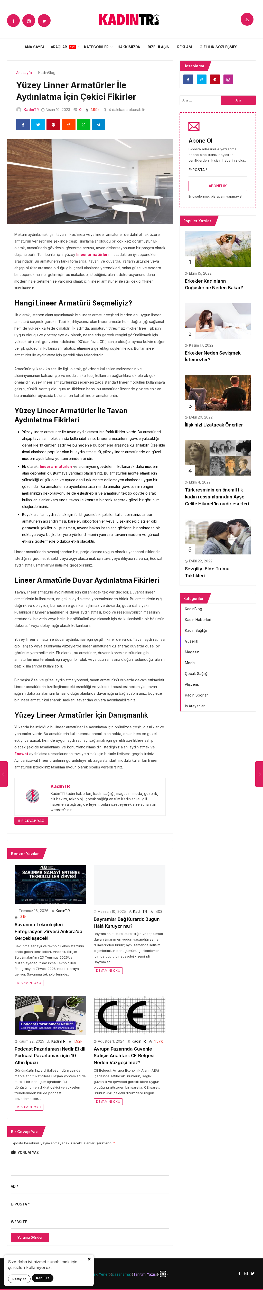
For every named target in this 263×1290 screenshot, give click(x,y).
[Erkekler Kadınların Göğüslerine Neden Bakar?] (218, 248)
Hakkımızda (129, 47)
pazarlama (121, 1274)
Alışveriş (192, 684)
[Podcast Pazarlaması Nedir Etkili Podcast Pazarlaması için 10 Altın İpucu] (50, 1015)
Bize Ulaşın (159, 47)
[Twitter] (44, 20)
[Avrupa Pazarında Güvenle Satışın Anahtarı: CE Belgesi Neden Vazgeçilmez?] (129, 1015)
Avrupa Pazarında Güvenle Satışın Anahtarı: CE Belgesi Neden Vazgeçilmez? (124, 1055)
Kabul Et (42, 1278)
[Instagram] (28, 20)
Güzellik (191, 641)
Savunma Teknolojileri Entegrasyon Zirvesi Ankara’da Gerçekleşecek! (48, 931)
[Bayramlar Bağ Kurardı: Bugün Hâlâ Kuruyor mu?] (129, 885)
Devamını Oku (29, 983)
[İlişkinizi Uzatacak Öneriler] (218, 392)
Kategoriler (96, 47)
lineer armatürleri (92, 254)
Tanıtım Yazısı (145, 1274)
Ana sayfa (34, 47)
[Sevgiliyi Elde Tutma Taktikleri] (218, 536)
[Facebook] (13, 20)
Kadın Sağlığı (196, 630)
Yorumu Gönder (30, 1237)
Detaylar (19, 1279)
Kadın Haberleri (198, 619)
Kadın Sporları (197, 695)
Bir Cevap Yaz (31, 821)
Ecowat (21, 753)
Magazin (192, 652)
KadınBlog (193, 609)
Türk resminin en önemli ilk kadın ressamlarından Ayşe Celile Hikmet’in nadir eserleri (217, 496)
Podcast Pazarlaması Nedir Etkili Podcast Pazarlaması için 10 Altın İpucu (50, 1055)
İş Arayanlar (195, 706)
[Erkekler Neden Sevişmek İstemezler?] (218, 320)
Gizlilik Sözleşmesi (219, 47)
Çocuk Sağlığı (196, 673)
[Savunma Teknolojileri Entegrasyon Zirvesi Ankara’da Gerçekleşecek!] (50, 884)
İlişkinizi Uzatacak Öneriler (214, 425)
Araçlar (59, 47)
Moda (190, 663)
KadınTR (31, 109)
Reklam (184, 47)
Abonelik (218, 186)
